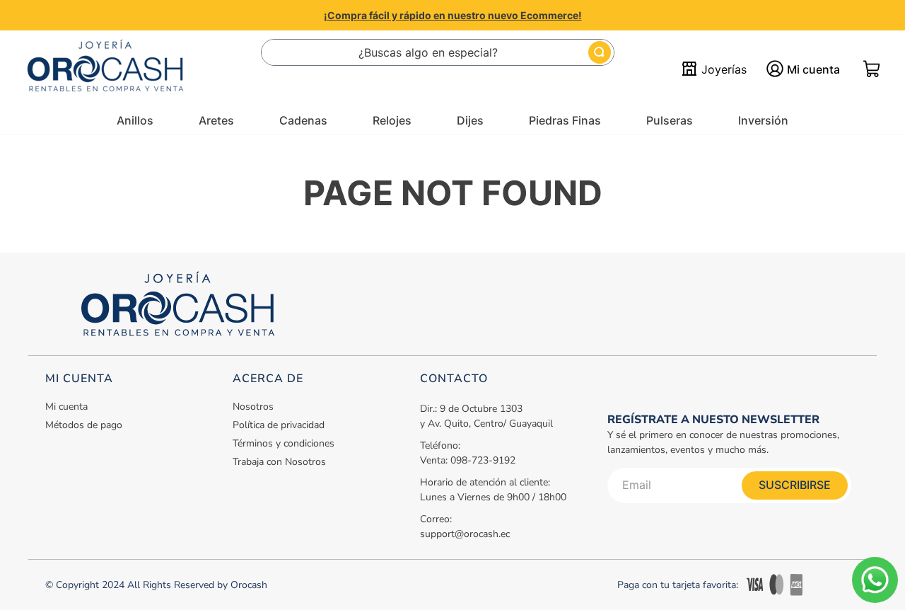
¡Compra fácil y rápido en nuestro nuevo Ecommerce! (453, 15)
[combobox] (437, 52)
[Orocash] (105, 69)
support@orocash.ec (465, 534)
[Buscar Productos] (599, 52)
